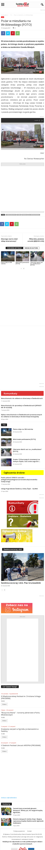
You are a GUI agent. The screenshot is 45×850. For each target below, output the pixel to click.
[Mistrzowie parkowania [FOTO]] (22, 256)
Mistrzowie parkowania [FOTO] (22, 263)
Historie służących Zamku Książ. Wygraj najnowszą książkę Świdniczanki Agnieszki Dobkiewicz (28, 821)
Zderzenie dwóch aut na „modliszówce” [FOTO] (36, 264)
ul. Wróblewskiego (34, 214)
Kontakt (29, 831)
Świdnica (24, 214)
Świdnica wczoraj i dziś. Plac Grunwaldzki (21, 583)
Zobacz (4, 704)
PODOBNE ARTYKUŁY (14, 248)
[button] (41, 4)
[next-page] (24, 268)
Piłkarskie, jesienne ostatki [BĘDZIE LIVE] (36, 240)
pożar (19, 214)
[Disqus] (22, 298)
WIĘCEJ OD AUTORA (31, 248)
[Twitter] (8, 33)
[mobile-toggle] (3, 4)
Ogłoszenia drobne (14, 472)
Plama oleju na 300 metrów (6, 263)
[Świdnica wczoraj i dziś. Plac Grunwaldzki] (22, 567)
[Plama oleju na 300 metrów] (8, 256)
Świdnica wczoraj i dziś (13, 549)
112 (11, 15)
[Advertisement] (22, 188)
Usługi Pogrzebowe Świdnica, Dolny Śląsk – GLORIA (19, 489)
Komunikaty (10, 393)
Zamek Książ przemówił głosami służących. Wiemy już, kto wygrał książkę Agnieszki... (27, 810)
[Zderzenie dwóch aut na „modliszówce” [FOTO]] (37, 256)
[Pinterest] (13, 33)
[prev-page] (21, 268)
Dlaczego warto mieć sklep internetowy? (9, 240)
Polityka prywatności (19, 831)
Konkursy (6, 804)
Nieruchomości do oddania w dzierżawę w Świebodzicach (22, 398)
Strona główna (4, 15)
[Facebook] (3, 33)
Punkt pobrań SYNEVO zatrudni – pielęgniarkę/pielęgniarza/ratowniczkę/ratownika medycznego (19, 480)
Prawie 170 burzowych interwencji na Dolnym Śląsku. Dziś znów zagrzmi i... (26, 460)
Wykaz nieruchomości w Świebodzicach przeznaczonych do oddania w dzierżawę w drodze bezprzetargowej (21, 416)
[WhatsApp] (17, 33)
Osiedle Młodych (10, 214)
